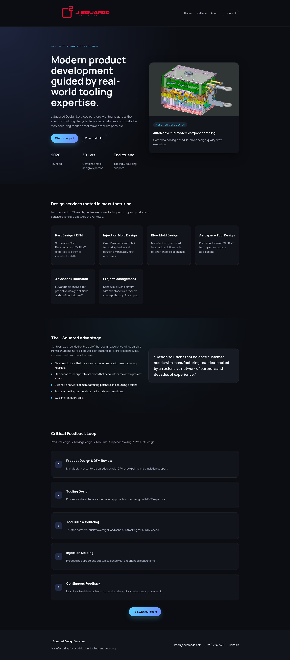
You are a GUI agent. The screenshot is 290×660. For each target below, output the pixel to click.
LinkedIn (234, 645)
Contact (231, 13)
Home (188, 13)
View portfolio (94, 138)
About (215, 13)
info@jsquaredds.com (187, 645)
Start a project (64, 138)
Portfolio (201, 13)
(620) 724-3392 (215, 645)
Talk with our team (145, 612)
